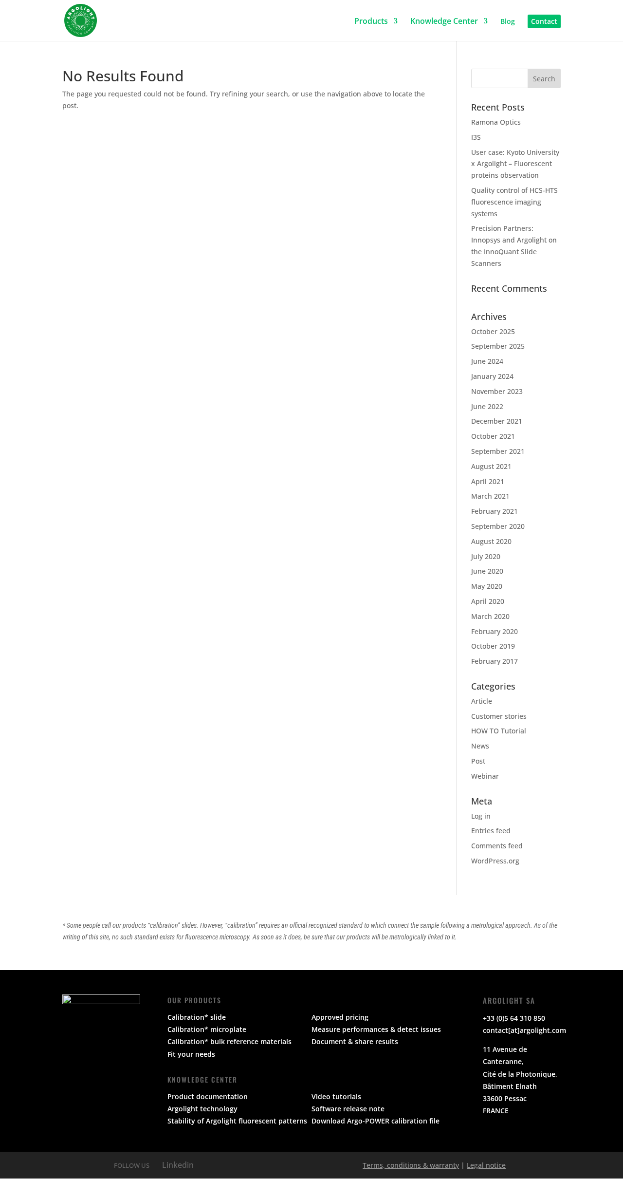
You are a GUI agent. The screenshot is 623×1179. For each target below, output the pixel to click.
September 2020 (498, 526)
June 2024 (487, 361)
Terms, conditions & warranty (411, 1165)
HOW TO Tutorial (498, 730)
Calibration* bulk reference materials (229, 1041)
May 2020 (486, 586)
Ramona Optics (496, 122)
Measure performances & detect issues (376, 1029)
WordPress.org (495, 860)
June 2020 (487, 571)
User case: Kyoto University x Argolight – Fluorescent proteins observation (515, 164)
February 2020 (494, 631)
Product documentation (207, 1096)
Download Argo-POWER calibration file (376, 1120)
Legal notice (486, 1165)
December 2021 (496, 421)
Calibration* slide (196, 1017)
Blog (507, 22)
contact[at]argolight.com (524, 1030)
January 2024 (492, 376)
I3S (476, 137)
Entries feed (491, 830)
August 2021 (491, 466)
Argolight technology (202, 1108)
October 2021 (493, 436)
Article (481, 701)
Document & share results (355, 1041)
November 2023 (497, 391)
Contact (544, 21)
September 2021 (498, 451)
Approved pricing (340, 1017)
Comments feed (497, 845)
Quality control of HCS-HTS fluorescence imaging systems (514, 202)
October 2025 (493, 331)
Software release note (348, 1108)
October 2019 (493, 646)
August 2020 (491, 541)
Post (478, 761)
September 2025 (498, 346)
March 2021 (490, 496)
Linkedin (177, 1165)
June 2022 (487, 406)
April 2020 (487, 601)
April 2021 (487, 481)
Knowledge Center (444, 21)
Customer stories (499, 716)
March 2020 (490, 616)
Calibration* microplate (206, 1029)
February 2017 (494, 661)
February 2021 (494, 511)
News (480, 745)
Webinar (485, 776)
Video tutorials (336, 1096)
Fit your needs (191, 1054)
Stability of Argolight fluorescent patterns (237, 1120)
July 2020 (485, 556)
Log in (481, 816)
